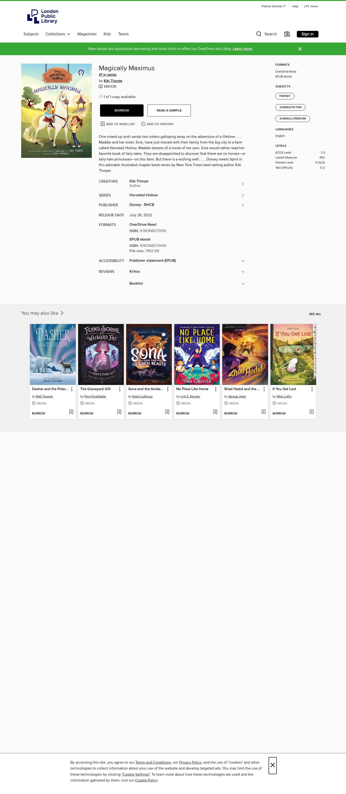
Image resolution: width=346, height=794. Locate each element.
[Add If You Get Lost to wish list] (311, 412)
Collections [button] (56, 34)
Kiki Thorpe (113, 81)
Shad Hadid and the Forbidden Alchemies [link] (242, 389)
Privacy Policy (190, 762)
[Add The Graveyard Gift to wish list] (119, 412)
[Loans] (287, 35)
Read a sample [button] (169, 110)
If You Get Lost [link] (284, 389)
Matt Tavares (44, 396)
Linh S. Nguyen (190, 396)
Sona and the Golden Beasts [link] (146, 389)
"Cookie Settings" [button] (135, 774)
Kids (107, 34)
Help (295, 6)
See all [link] (315, 314)
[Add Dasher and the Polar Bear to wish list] (71, 412)
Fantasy (284, 96)
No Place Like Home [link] (192, 389)
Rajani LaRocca (142, 396)
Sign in (308, 34)
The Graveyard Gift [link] (95, 389)
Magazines (87, 34)
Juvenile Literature (292, 118)
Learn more (242, 48)
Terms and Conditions (153, 762)
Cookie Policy (146, 780)
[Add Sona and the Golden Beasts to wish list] (167, 412)
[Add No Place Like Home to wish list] (215, 412)
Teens (123, 34)
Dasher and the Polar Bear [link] (50, 389)
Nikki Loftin (284, 396)
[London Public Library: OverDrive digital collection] (43, 16)
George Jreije (237, 396)
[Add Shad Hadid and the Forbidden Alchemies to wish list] (263, 412)
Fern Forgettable (95, 396)
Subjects (31, 34)
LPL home (311, 6)
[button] (274, 6)
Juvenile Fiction (290, 107)
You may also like (40, 313)
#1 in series (108, 75)
